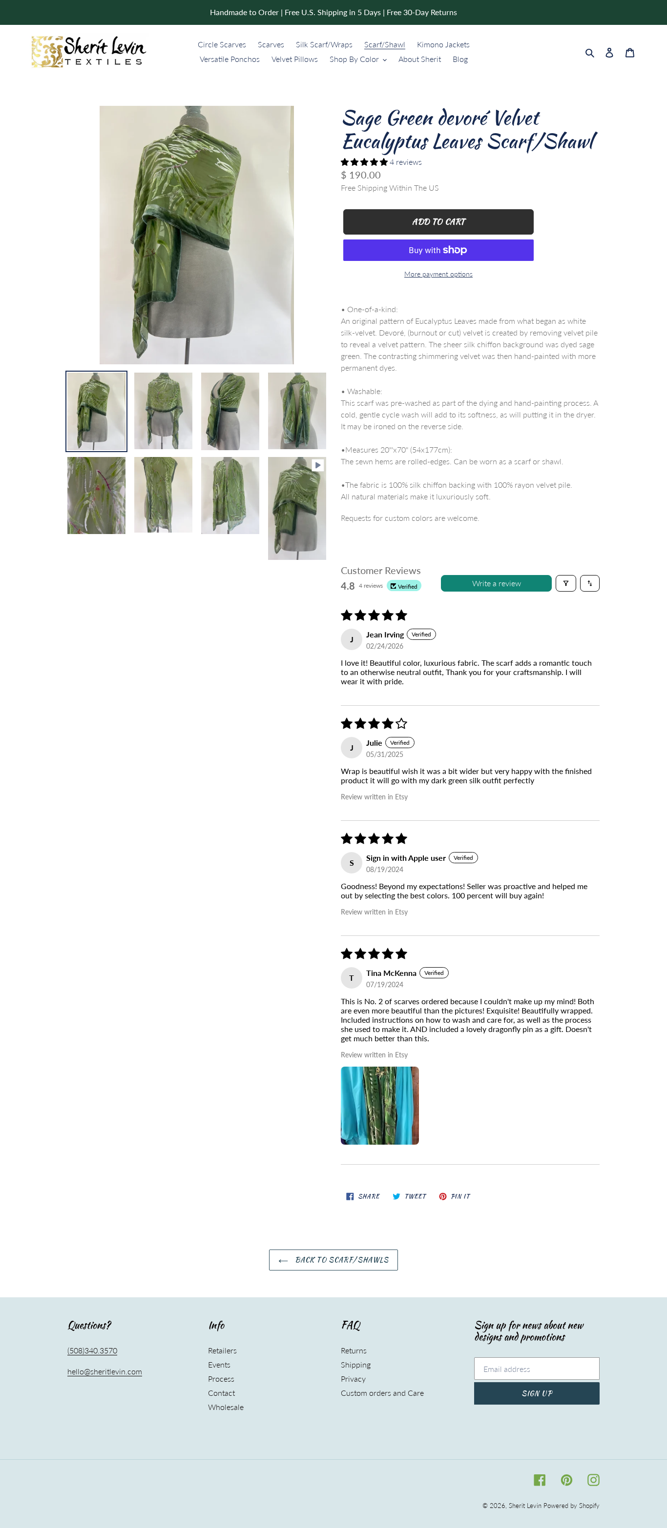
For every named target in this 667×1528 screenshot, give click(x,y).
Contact (221, 1392)
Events (219, 1364)
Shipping (356, 1364)
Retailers (222, 1350)
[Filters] (566, 583)
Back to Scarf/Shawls (341, 1260)
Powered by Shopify (571, 1505)
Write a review (496, 583)
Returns (354, 1350)
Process (221, 1378)
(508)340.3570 (92, 1350)
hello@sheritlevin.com (104, 1371)
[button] (365, 161)
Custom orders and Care (382, 1392)
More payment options (438, 274)
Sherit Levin (525, 1505)
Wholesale (226, 1406)
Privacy (353, 1378)
